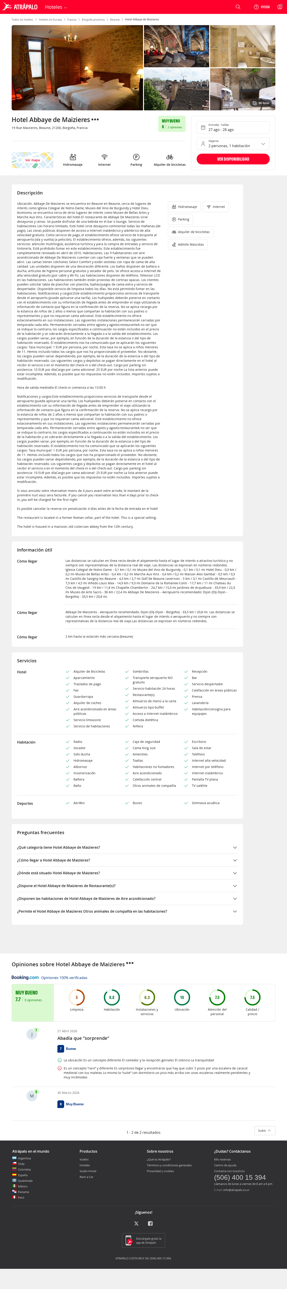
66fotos (264, 103)
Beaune (115, 19)
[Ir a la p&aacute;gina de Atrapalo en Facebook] (150, 1225)
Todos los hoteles (22, 19)
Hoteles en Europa (50, 19)
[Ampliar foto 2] (242, 46)
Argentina (24, 1158)
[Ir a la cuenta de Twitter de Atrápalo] (136, 1225)
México (23, 1186)
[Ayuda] (262, 7)
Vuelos (84, 1159)
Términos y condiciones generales (169, 1165)
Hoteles (85, 1165)
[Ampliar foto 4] (242, 89)
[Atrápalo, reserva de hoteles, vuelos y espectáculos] (20, 7)
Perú (21, 1197)
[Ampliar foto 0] (77, 67)
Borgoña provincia (93, 19)
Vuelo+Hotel (88, 1171)
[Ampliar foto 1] (176, 46)
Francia (71, 19)
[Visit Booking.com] (25, 977)
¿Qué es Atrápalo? (159, 1159)
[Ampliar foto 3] (176, 89)
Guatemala (25, 1181)
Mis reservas (222, 1159)
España (23, 1175)
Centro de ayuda (225, 1165)
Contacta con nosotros (229, 1171)
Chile (21, 1164)
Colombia (24, 1169)
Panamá (23, 1192)
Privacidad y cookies (160, 1171)
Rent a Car (86, 1177)
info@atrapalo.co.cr (236, 1190)
